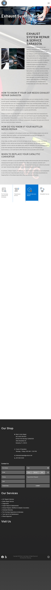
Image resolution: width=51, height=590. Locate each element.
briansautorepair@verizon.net (24, 455)
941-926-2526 (20, 458)
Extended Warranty (7, 510)
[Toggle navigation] (49, 3)
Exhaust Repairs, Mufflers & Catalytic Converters (15, 507)
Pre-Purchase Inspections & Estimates (12, 512)
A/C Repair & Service (8, 499)
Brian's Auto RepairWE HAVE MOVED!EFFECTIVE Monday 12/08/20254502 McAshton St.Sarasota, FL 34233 (25, 439)
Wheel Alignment (7, 516)
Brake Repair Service (8, 501)
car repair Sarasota (6, 167)
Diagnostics (5, 503)
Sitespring (29, 557)
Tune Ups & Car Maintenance (10, 514)
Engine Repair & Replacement (10, 505)
